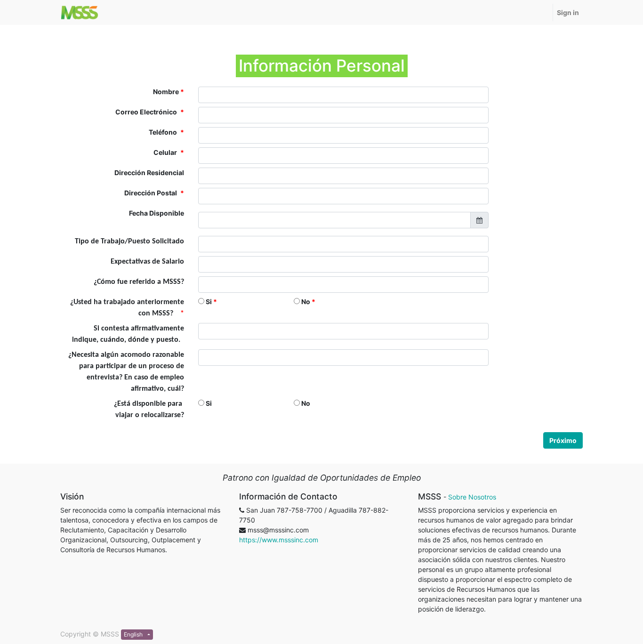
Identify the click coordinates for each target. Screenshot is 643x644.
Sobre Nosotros (472, 497)
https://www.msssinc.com (278, 540)
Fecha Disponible (156, 213)
